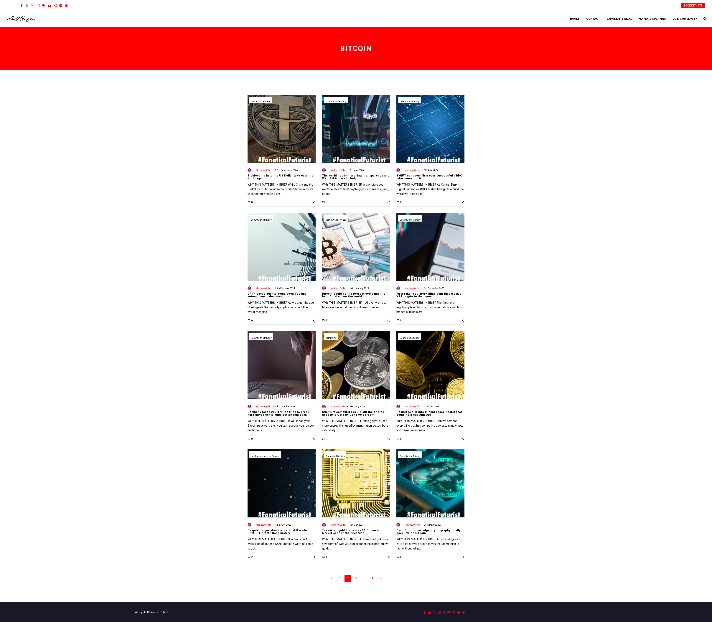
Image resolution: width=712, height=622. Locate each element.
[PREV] (331, 578)
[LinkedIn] (27, 5)
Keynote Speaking (652, 18)
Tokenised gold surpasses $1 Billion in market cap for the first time (351, 532)
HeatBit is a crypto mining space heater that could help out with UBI (429, 413)
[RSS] (44, 5)
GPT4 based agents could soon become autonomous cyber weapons (277, 295)
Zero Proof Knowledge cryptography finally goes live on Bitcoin (428, 532)
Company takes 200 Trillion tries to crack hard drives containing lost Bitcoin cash (278, 413)
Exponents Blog (619, 18)
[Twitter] (33, 5)
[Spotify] (60, 5)
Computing (331, 338)
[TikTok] (66, 5)
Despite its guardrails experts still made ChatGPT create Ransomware (277, 532)
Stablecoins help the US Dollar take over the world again (280, 177)
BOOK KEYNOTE (693, 5)
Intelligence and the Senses (265, 456)
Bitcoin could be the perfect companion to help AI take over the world (353, 295)
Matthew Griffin (263, 170)
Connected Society (260, 101)
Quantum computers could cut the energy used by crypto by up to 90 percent (353, 413)
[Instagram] (38, 5)
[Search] (704, 19)
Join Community (685, 18)
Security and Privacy (335, 101)
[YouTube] (49, 5)
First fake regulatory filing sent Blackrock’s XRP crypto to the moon (428, 295)
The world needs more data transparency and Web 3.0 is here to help (356, 177)
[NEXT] (380, 578)
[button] (314, 202)
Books (575, 18)
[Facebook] (21, 5)
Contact (593, 18)
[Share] (55, 5)
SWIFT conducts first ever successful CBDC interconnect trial (429, 177)
